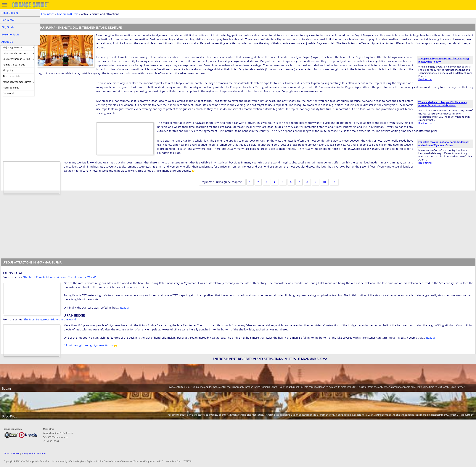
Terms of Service (11, 453)
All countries (46, 14)
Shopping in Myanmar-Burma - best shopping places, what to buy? (443, 60)
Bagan (6, 388)
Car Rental (8, 20)
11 (333, 182)
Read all (125, 307)
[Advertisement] (65, 105)
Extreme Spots (10, 34)
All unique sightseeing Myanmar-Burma (89, 345)
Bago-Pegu (9, 416)
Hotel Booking (10, 12)
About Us (7, 41)
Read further (425, 79)
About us (41, 453)
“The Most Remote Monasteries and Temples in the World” (59, 277)
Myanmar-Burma (67, 14)
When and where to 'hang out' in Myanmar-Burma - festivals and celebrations (442, 104)
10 (324, 182)
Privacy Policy (28, 453)
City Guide (7, 27)
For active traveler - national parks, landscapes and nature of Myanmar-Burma (443, 143)
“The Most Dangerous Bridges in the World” (50, 319)
